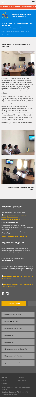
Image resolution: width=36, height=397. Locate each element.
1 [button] (17, 308)
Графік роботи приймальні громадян (14, 237)
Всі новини (5, 28)
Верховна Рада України (12, 315)
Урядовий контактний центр (14, 363)
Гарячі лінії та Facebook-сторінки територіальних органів (14, 216)
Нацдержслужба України (13, 356)
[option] (15, 304)
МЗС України (9, 335)
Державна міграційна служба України (21, 16)
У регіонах (15, 28)
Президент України (11, 321)
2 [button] (20, 308)
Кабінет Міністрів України (13, 328)
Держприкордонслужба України (15, 349)
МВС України (9, 342)
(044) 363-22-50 (7, 212)
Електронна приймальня (11, 220)
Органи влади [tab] (14, 303)
